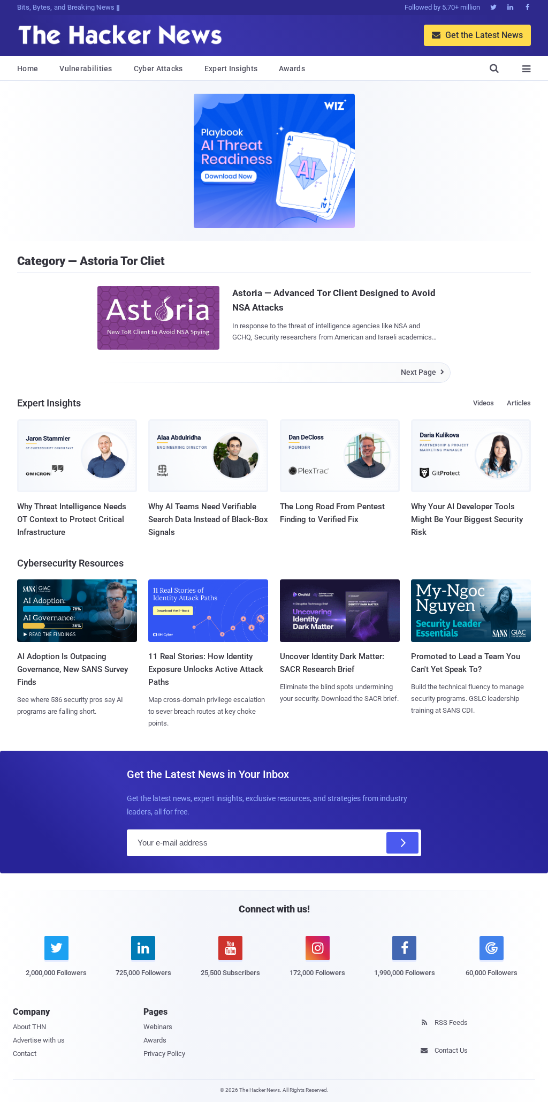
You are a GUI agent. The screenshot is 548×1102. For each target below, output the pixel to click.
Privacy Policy (164, 1054)
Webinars (157, 1027)
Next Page (422, 372)
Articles (519, 403)
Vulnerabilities (85, 68)
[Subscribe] (402, 843)
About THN (29, 1027)
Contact (24, 1054)
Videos (483, 403)
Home (27, 68)
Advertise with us (39, 1040)
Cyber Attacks (158, 68)
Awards (292, 68)
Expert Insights (231, 68)
